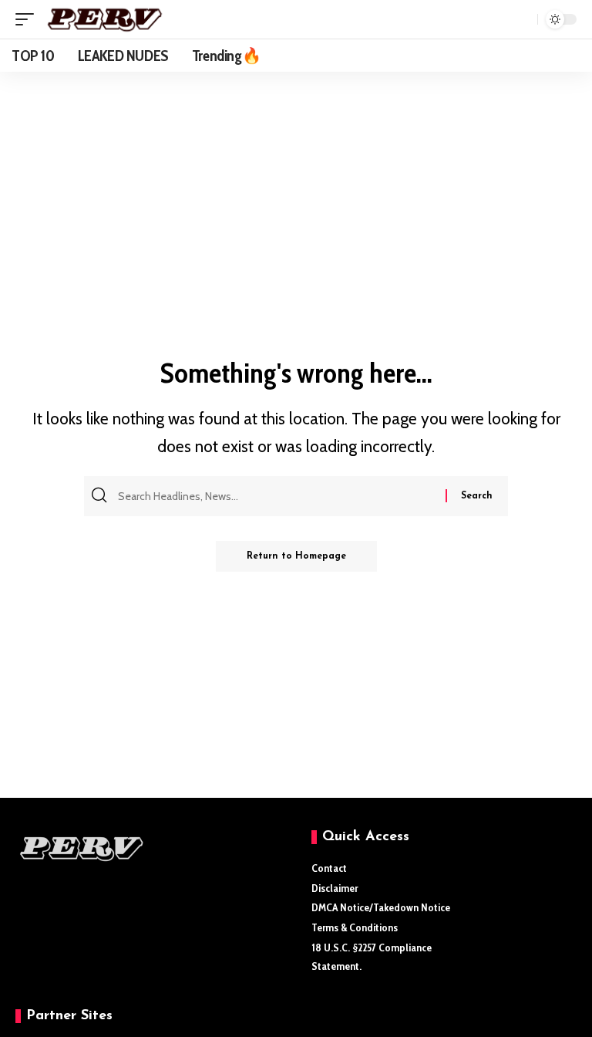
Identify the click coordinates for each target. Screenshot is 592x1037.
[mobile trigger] (28, 19)
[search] (521, 19)
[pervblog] (104, 19)
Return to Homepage (296, 556)
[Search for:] (280, 496)
